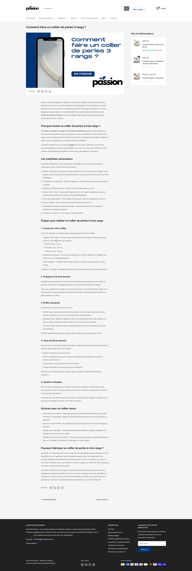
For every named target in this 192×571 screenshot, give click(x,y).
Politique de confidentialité (118, 549)
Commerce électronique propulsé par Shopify (40, 563)
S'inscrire (144, 549)
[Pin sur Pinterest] (42, 91)
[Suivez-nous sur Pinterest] (86, 564)
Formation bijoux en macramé (153, 78)
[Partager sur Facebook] (38, 91)
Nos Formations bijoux (89, 18)
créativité (29, 535)
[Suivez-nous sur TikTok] (93, 564)
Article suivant (102, 499)
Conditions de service (116, 545)
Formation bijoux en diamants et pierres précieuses (152, 62)
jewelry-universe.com (46, 543)
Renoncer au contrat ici (117, 552)
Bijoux (73, 18)
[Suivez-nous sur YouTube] (89, 564)
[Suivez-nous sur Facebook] (82, 564)
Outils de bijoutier (45, 18)
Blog (103, 18)
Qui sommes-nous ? (115, 532)
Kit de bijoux (30, 18)
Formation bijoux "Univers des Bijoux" (153, 46)
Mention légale (113, 535)
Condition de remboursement (119, 542)
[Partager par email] (49, 91)
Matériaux (61, 18)
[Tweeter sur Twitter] (46, 91)
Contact (113, 18)
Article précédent (49, 499)
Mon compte (138, 9)
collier (71, 145)
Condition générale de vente (118, 539)
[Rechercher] (126, 8)
